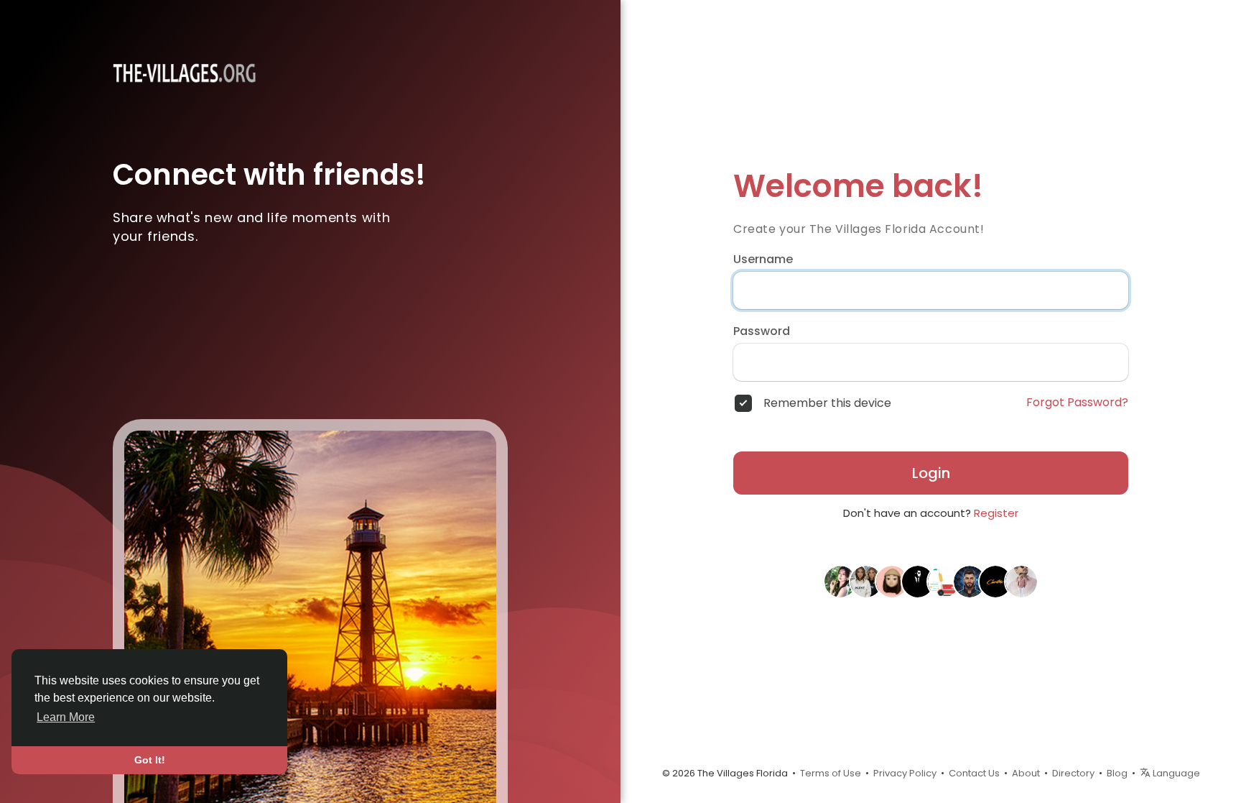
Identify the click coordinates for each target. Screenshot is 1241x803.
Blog (1117, 773)
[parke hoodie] (866, 581)
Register (996, 512)
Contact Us (974, 773)
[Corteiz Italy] (995, 581)
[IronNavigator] (840, 581)
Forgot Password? (1077, 402)
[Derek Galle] (969, 581)
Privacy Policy (904, 773)
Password (761, 331)
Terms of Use (830, 773)
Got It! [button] (149, 760)
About (1026, 773)
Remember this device (827, 403)
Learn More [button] (66, 717)
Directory (1073, 773)
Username (763, 259)
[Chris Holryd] (1021, 581)
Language (1175, 773)
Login (931, 473)
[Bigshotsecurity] (918, 581)
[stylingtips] (892, 581)
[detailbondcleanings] (943, 581)
